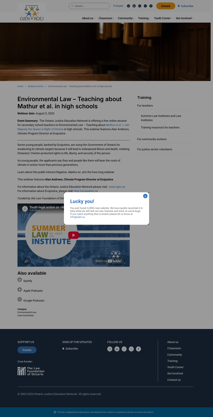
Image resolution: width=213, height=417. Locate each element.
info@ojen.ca (77, 217)
